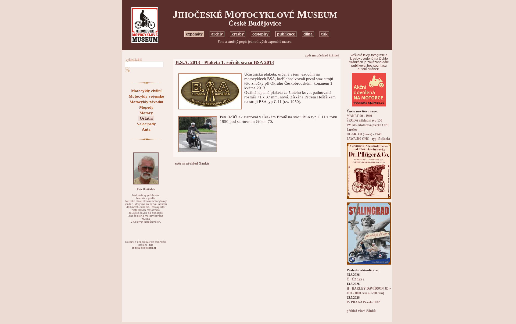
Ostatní (146, 118)
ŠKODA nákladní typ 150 (364, 120)
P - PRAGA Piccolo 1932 (363, 302)
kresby (237, 34)
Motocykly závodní (146, 102)
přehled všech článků (361, 311)
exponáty (194, 34)
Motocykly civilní (146, 91)
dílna (308, 34)
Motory (146, 113)
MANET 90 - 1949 (359, 116)
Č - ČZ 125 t (355, 279)
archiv (217, 34)
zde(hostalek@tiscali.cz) (144, 246)
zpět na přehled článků (322, 55)
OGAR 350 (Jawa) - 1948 (364, 134)
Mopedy (146, 107)
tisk (324, 34)
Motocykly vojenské (146, 96)
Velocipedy (146, 124)
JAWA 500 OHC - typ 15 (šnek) (368, 139)
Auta (146, 129)
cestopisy (260, 34)
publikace (286, 34)
